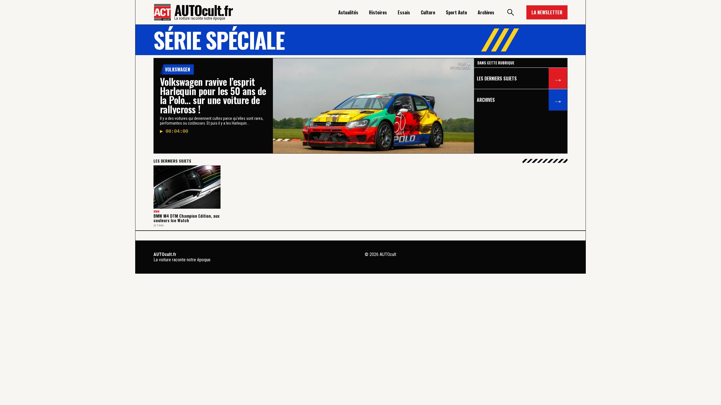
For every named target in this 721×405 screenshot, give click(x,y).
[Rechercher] (510, 12)
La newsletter (546, 12)
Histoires (378, 12)
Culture (428, 12)
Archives (486, 12)
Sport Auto (456, 12)
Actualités (348, 12)
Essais (404, 12)
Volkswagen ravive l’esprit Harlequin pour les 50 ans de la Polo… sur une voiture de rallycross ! (213, 95)
